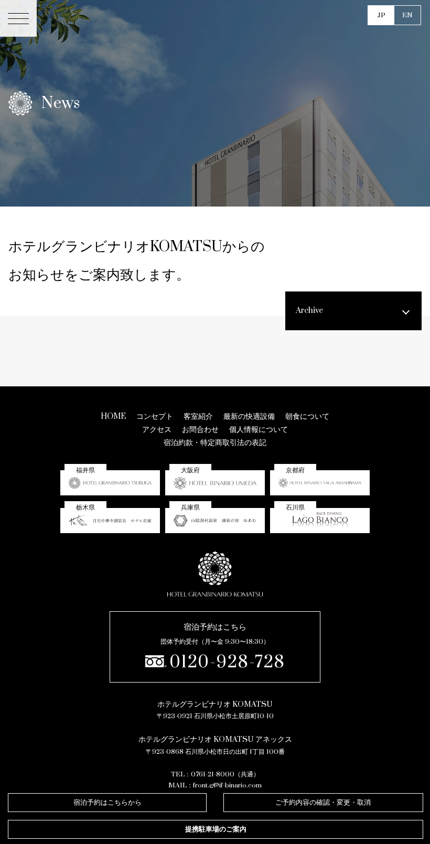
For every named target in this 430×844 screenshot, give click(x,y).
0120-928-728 (227, 662)
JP (381, 15)
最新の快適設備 (249, 416)
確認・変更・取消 (323, 802)
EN (407, 15)
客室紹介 (198, 416)
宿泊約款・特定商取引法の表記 (215, 443)
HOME (113, 416)
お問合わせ (200, 430)
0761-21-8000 (212, 774)
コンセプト (154, 416)
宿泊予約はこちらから (107, 802)
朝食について (307, 416)
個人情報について (258, 430)
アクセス (156, 430)
